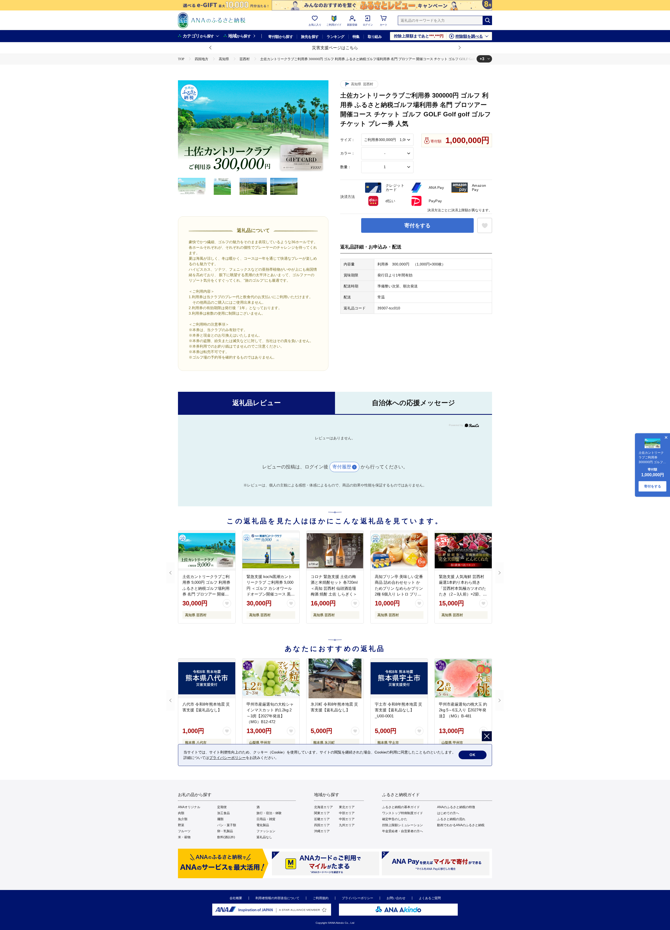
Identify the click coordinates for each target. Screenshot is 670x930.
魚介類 (182, 819)
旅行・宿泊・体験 (269, 813)
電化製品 (262, 825)
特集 (356, 37)
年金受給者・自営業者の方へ (402, 831)
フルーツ (184, 831)
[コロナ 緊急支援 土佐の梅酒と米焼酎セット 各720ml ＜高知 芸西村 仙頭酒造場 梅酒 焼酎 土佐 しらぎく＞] (335, 551)
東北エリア (347, 807)
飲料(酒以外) (226, 837)
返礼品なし (264, 837)
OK (473, 755)
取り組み (375, 37)
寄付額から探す (280, 37)
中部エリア (347, 813)
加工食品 (223, 813)
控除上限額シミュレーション (402, 825)
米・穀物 (184, 837)
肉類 (181, 813)
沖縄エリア (322, 831)
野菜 (181, 825)
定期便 (222, 807)
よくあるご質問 (430, 898)
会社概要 (236, 898)
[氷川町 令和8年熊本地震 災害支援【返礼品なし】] (335, 678)
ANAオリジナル (189, 807)
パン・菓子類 (226, 825)
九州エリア (347, 825)
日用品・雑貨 (265, 819)
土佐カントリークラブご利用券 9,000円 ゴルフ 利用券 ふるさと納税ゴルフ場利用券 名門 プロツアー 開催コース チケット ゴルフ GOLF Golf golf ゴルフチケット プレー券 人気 (206, 594)
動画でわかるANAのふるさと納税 (460, 825)
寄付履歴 (341, 466)
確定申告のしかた (394, 819)
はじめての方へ (448, 813)
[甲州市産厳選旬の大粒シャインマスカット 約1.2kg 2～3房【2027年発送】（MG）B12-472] (270, 678)
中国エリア (347, 819)
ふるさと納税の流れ (451, 819)
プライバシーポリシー (357, 898)
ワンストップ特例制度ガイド (402, 813)
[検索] (487, 20)
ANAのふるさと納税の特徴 (456, 807)
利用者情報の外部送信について (277, 898)
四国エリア (322, 825)
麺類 (220, 819)
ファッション (265, 831)
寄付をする (417, 225)
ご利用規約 (320, 898)
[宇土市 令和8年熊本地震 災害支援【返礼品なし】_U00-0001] (399, 678)
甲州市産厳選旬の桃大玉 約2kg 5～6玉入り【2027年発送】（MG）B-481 (463, 710)
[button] (211, 48)
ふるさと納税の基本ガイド (401, 807)
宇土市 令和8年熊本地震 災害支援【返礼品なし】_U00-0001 (398, 710)
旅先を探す (310, 37)
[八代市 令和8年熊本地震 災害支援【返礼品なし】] (206, 678)
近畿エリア (322, 819)
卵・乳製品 (225, 831)
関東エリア (322, 813)
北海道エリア (323, 807)
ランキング (335, 37)
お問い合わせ (396, 898)
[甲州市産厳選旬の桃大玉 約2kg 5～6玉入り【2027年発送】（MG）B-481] (463, 678)
